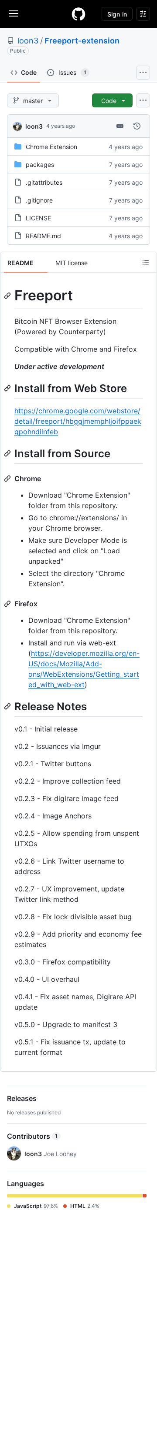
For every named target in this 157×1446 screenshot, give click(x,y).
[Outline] (145, 262)
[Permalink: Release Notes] (8, 706)
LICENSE (38, 218)
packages (40, 164)
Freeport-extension (81, 40)
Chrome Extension (51, 146)
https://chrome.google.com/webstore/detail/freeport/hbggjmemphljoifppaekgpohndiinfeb (77, 421)
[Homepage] (78, 14)
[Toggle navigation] (13, 13)
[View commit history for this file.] (137, 126)
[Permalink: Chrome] (8, 478)
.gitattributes (44, 182)
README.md (43, 235)
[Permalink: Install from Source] (8, 453)
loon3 (27, 40)
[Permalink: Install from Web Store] (8, 388)
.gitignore (39, 200)
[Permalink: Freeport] (8, 295)
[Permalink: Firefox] (8, 604)
